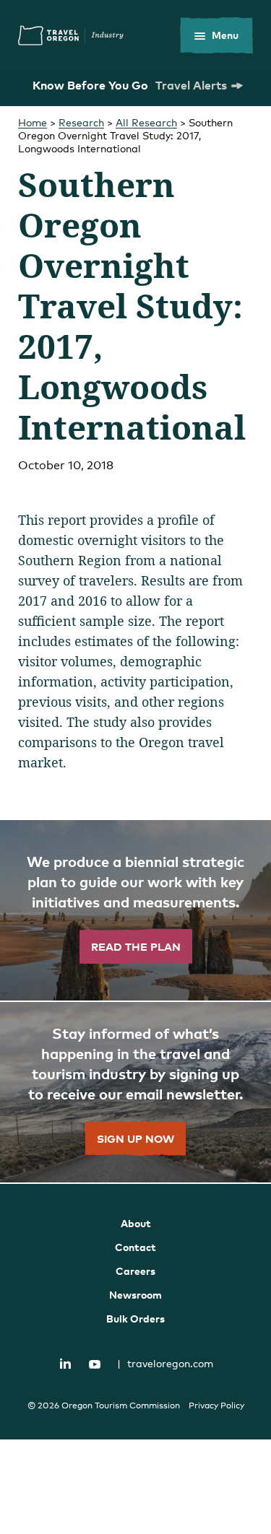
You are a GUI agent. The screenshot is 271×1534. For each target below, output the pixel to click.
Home (32, 122)
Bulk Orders (135, 1318)
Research (81, 122)
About (136, 1223)
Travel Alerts (191, 85)
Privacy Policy (216, 1405)
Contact (135, 1247)
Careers (135, 1271)
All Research (146, 122)
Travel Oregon (71, 35)
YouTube (94, 1364)
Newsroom (135, 1295)
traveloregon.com (165, 1363)
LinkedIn (65, 1363)
